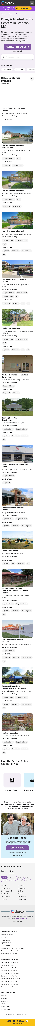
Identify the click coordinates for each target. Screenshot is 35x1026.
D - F (11, 877)
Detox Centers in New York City (11, 976)
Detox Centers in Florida (8, 968)
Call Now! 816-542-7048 (17, 47)
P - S (12, 881)
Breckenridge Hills (6, 891)
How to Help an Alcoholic (9, 953)
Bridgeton (21, 891)
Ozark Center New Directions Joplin (15, 465)
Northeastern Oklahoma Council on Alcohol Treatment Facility (15, 590)
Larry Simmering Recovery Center (13, 109)
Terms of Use (5, 1006)
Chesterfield (22, 897)
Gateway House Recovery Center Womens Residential (14, 687)
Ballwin (3, 885)
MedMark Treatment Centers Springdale (15, 376)
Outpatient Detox (6, 945)
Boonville (21, 885)
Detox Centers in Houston (9, 984)
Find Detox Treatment (10, 959)
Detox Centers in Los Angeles (10, 979)
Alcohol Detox (5, 940)
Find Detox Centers (7, 935)
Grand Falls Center (10, 550)
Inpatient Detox (6, 943)
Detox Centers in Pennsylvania (10, 973)
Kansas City (7, 69)
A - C (4, 877)
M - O (5, 881)
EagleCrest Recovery (11, 328)
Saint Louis (20, 69)
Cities (11, 871)
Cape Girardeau (6, 897)
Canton (20, 894)
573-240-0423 (24, 8)
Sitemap (3, 1004)
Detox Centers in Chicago (9, 981)
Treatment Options (9, 931)
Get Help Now (8, 7)
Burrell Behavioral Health (13, 190)
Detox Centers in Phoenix (9, 987)
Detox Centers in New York (9, 970)
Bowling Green (5, 888)
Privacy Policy (5, 1009)
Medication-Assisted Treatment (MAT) (13, 948)
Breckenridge (22, 888)
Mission (3, 996)
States (3, 871)
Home (3, 14)
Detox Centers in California (9, 962)
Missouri (10, 14)
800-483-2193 (17, 847)
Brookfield (4, 894)
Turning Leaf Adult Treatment (10, 419)
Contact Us (4, 1001)
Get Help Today (16, 1021)
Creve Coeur (22, 899)
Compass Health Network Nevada (13, 640)
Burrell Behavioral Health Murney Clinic (13, 146)
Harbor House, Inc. (10, 733)
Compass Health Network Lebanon (13, 508)
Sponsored (9, 9)
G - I (19, 877)
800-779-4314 (21, 918)
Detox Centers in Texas (8, 965)
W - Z (28, 881)
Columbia (4, 899)
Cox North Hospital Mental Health (14, 280)
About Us (4, 998)
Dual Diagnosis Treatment (9, 951)
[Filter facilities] (32, 79)
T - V (20, 881)
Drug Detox (5, 937)
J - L (26, 877)
